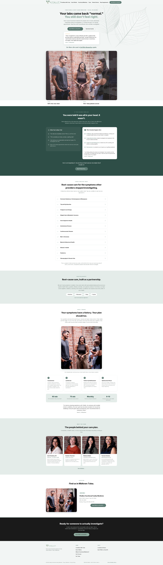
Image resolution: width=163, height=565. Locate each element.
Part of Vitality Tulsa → (112, 562)
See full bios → (81, 468)
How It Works (74, 2)
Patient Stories (95, 2)
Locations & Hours (102, 547)
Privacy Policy (72, 562)
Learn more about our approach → (81, 297)
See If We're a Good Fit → (75, 28)
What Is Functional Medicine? (82, 551)
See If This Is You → (81, 168)
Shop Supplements (104, 2)
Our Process (78, 554)
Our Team (78, 556)
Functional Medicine (82, 2)
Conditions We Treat (65, 2)
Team (89, 2)
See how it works (90, 28)
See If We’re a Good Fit (115, 2)
